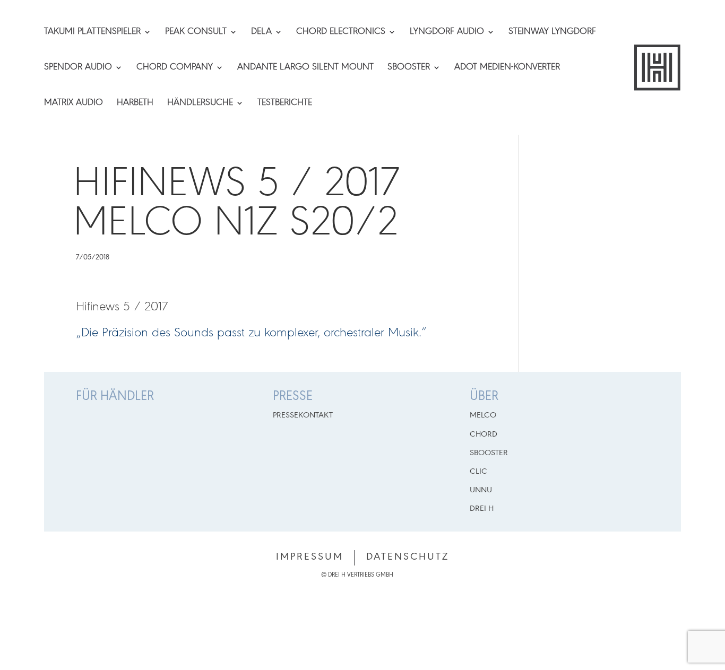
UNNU (481, 490)
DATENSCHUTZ (407, 557)
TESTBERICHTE (284, 103)
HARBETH (135, 103)
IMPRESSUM (309, 557)
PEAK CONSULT (196, 32)
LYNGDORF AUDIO (447, 32)
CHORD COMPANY (174, 68)
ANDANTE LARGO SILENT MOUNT (305, 68)
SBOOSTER (408, 68)
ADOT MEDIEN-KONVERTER (507, 68)
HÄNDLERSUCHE (200, 103)
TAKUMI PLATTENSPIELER (92, 32)
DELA (261, 32)
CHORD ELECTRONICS (340, 32)
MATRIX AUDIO (73, 103)
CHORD (483, 434)
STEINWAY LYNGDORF (552, 32)
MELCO (483, 415)
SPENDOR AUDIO (78, 68)
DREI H (482, 508)
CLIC (478, 471)
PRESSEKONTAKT (303, 415)
